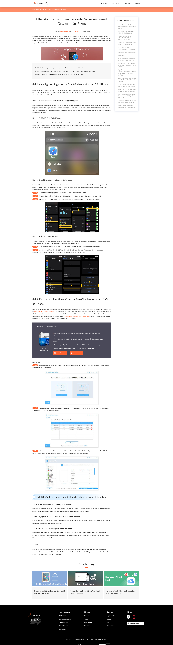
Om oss (86, 616)
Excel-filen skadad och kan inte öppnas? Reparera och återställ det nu (127, 26)
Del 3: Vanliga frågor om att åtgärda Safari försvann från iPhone (60, 74)
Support (138, 3)
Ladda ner (61, 353)
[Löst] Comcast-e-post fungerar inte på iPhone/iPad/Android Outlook (127, 79)
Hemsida (35, 9)
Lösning (127, 3)
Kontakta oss (110, 626)
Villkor (86, 619)
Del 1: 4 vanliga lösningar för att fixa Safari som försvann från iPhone (61, 68)
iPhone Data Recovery (65, 619)
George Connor (65, 31)
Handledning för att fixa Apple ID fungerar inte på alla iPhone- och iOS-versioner (127, 65)
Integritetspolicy (88, 622)
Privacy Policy (102, 644)
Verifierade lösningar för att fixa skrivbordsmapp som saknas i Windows (127, 54)
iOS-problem (43, 9)
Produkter (116, 3)
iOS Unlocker (62, 616)
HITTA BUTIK (102, 3)
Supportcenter (111, 616)
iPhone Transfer (63, 626)
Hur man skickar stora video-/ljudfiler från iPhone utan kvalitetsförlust (126, 38)
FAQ (108, 622)
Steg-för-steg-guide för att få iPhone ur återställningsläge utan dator (126, 96)
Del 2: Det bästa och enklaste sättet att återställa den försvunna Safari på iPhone (66, 71)
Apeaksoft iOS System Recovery (44, 311)
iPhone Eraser (63, 629)
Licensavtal (87, 626)
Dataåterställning (63, 622)
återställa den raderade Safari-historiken (76, 316)
